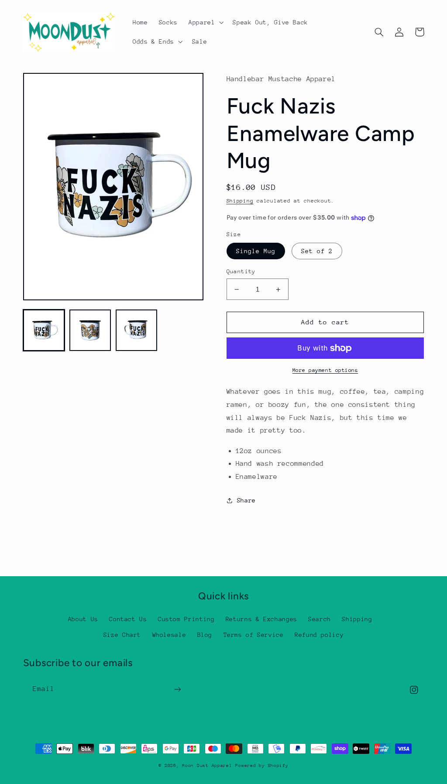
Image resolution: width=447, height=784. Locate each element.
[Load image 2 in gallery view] (90, 330)
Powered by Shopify (261, 765)
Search (319, 619)
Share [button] (246, 500)
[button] (205, 22)
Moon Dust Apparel (207, 765)
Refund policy (319, 634)
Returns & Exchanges (261, 619)
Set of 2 (317, 251)
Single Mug (256, 251)
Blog (205, 634)
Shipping (240, 201)
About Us (83, 619)
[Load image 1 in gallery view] (44, 330)
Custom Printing (186, 619)
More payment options (325, 370)
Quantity (241, 271)
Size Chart (122, 634)
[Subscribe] (177, 689)
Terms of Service (254, 634)
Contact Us (128, 619)
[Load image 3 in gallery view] (137, 330)
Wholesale (169, 634)
